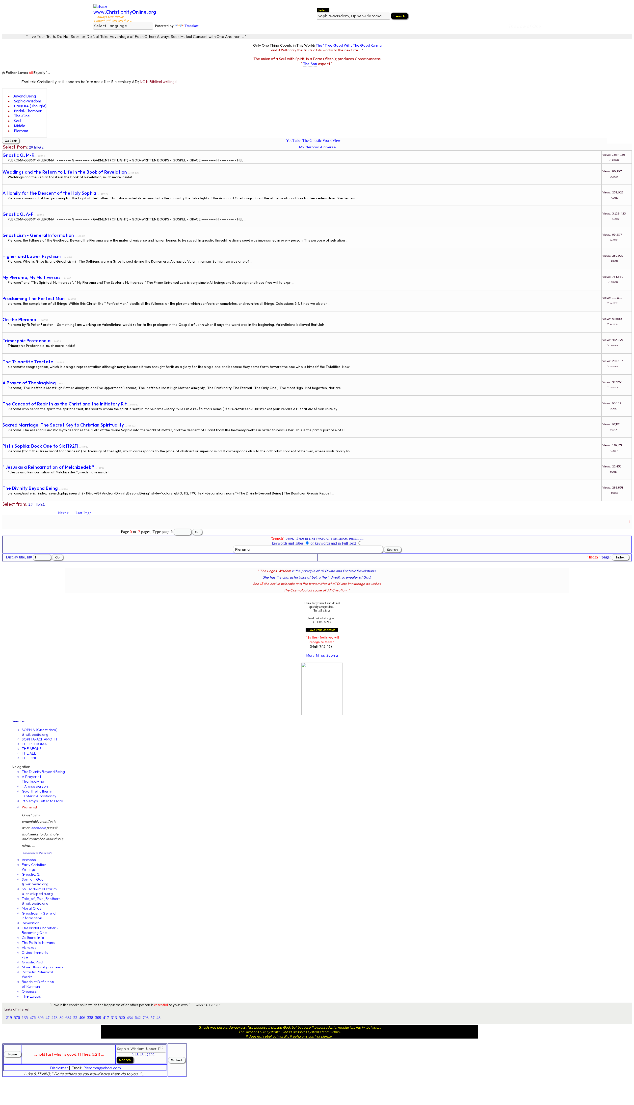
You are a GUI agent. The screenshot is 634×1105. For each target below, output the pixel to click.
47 (48, 1017)
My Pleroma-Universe (317, 147)
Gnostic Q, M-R (18, 155)
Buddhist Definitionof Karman (38, 984)
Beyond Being (24, 95)
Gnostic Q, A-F (17, 214)
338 (90, 1017)
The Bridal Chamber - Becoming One (40, 930)
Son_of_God (33, 879)
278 (54, 1017)
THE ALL (29, 753)
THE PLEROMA (34, 743)
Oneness (29, 991)
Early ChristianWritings (34, 867)
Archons (29, 859)
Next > (63, 513)
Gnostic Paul (32, 962)
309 (98, 1017)
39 (61, 1017)
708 (146, 1017)
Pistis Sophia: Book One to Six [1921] (40, 446)
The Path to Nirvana (38, 942)
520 (122, 1017)
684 (68, 1017)
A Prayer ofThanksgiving (33, 779)
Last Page (83, 513)
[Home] (100, 6)
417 (106, 1017)
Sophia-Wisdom (27, 100)
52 (75, 1017)
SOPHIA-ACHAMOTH (39, 739)
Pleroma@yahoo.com (102, 1067)
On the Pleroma (19, 319)
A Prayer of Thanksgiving (29, 383)
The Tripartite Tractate (27, 362)
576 (17, 1017)
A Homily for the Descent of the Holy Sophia (49, 193)
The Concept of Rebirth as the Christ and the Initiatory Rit (64, 404)
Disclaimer (59, 1067)
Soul (17, 120)
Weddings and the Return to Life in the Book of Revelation (64, 172)
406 (82, 1017)
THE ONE (29, 758)
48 (158, 1017)
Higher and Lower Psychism (31, 256)
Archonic (38, 827)
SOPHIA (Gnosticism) (39, 729)
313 (114, 1017)
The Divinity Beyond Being (30, 488)
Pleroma (21, 130)
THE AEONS (32, 748)
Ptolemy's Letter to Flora (42, 800)
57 (153, 1017)
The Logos (31, 996)
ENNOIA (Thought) (30, 105)
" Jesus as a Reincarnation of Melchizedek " (48, 467)
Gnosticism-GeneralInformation (39, 915)
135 (25, 1017)
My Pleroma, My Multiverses (31, 277)
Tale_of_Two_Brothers (41, 898)
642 (138, 1017)
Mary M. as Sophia (322, 655)
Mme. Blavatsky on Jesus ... (44, 967)
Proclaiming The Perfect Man (33, 298)
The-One (22, 115)
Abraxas (29, 947)
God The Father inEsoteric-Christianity (39, 793)
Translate (192, 26)
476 (33, 1017)
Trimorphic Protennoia (26, 340)
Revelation (31, 923)
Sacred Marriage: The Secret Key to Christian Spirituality (63, 425)
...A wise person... (36, 786)
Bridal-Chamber (28, 110)
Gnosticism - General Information (38, 235)
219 (9, 1017)
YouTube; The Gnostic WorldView (313, 140)
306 (41, 1017)
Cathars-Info (33, 937)
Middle (19, 125)
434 (130, 1017)
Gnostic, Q (31, 874)
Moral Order (32, 908)
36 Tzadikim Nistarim (39, 889)
